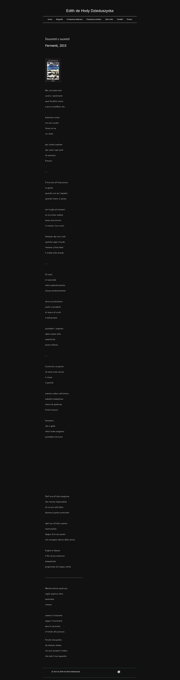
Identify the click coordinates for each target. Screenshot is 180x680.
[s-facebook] (119, 672)
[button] (59, 19)
